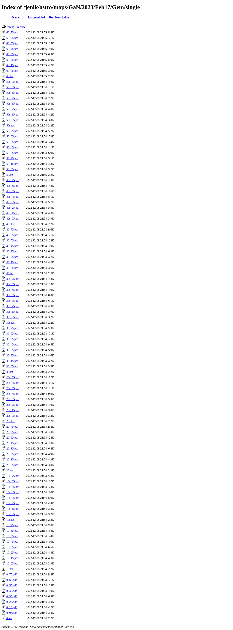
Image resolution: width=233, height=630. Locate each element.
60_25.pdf (12, 59)
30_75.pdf (12, 328)
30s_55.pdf (12, 289)
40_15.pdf (12, 262)
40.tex (9, 273)
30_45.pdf (12, 344)
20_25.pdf (12, 454)
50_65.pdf (12, 136)
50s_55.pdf (12, 92)
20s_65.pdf (12, 382)
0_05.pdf (11, 612)
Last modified (36, 17)
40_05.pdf (12, 267)
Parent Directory (15, 26)
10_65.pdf (12, 530)
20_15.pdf (12, 459)
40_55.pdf (12, 240)
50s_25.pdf (12, 109)
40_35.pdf (12, 251)
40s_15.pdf (12, 213)
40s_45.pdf (12, 196)
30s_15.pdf (12, 311)
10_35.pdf (12, 547)
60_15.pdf (12, 65)
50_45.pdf (12, 147)
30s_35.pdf (12, 300)
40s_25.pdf (12, 207)
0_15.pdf (11, 607)
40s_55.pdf (12, 191)
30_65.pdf (12, 333)
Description (62, 17)
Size (50, 17)
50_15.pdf (12, 163)
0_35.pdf (11, 596)
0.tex (9, 618)
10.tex (9, 569)
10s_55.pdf (12, 486)
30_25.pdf (12, 355)
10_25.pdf (12, 552)
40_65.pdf (12, 235)
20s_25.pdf (12, 404)
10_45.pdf (12, 541)
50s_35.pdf (12, 103)
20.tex (9, 470)
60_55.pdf (12, 43)
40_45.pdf (12, 245)
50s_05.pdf (12, 120)
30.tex (9, 371)
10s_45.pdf (12, 492)
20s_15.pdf (12, 410)
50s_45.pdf (12, 98)
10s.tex (10, 519)
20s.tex (10, 421)
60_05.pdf (12, 70)
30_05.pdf (12, 366)
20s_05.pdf (12, 415)
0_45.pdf (11, 590)
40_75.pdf (12, 229)
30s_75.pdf (12, 278)
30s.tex (10, 322)
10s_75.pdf (12, 475)
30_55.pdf (12, 339)
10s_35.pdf (12, 497)
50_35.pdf (12, 152)
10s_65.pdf (12, 481)
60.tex (9, 76)
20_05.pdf (12, 464)
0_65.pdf (11, 579)
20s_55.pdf (12, 388)
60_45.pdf (12, 48)
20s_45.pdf (12, 393)
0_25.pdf (11, 601)
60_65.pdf (12, 37)
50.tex (9, 174)
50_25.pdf (12, 158)
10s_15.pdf (12, 508)
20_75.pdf (12, 426)
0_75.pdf (11, 574)
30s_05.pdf (12, 317)
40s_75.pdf (12, 180)
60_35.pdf (12, 54)
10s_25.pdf (12, 503)
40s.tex (10, 224)
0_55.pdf (11, 585)
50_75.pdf (12, 130)
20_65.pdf (12, 432)
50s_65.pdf (12, 87)
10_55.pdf (12, 536)
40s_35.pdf (12, 202)
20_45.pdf (12, 443)
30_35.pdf (12, 350)
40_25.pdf (12, 256)
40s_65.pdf (12, 185)
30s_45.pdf (12, 295)
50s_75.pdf (12, 81)
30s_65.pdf (12, 284)
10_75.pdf (12, 525)
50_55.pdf (12, 141)
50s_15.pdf (12, 114)
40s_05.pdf (12, 218)
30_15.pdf (12, 360)
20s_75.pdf (12, 377)
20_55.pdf (12, 437)
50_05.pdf (12, 169)
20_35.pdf (12, 448)
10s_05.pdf (12, 514)
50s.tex (10, 125)
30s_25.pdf (12, 306)
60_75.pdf (12, 32)
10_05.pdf (12, 563)
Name (15, 17)
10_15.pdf (12, 558)
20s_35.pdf (12, 399)
